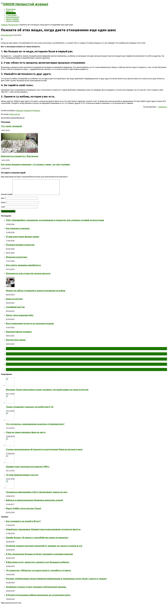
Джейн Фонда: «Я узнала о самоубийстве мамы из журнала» (37, 537)
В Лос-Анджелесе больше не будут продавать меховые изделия (39, 554)
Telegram (19, 111)
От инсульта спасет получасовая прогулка (33, 348)
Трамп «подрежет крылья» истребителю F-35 (29, 407)
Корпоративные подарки (19, 332)
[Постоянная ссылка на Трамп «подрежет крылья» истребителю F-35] (10, 403)
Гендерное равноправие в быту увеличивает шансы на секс (37, 492)
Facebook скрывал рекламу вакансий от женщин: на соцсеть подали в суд (44, 546)
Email (3, 203)
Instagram (27, 111)
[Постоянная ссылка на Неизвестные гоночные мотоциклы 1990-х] (10, 463)
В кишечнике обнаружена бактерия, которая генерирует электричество (52, 359)
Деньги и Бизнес (12, 21)
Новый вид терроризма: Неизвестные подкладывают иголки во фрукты (43, 529)
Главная (4, 25)
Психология (10, 9)
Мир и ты (9, 11)
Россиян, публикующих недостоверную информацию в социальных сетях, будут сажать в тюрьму (56, 579)
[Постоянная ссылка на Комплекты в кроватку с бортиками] (19, 152)
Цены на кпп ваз (14, 299)
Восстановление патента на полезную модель (30, 323)
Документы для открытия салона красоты (28, 273)
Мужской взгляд (12, 17)
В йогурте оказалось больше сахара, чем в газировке (40, 364)
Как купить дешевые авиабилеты (23, 265)
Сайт (3, 207)
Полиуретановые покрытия (20, 245)
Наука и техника (12, 19)
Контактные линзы (15, 340)
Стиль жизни (11, 15)
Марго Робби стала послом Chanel (23, 508)
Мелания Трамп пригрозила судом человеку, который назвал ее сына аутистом (47, 389)
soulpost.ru (162, 107)
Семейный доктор (15, 307)
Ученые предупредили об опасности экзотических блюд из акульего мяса (44, 449)
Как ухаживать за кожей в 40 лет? (23, 521)
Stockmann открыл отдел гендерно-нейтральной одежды (36, 587)
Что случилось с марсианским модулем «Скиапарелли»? (35, 424)
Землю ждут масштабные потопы (28, 353)
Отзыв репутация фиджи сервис (22, 237)
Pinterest (36, 111)
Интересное (11, 13)
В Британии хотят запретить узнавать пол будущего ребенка (37, 562)
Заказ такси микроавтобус (19, 315)
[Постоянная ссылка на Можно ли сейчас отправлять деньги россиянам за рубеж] (10, 286)
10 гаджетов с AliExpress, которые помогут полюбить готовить (38, 570)
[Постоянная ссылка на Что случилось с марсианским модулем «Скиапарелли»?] (10, 420)
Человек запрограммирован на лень (29, 369)
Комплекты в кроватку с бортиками (19, 156)
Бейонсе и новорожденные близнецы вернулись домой (34, 500)
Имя (2, 198)
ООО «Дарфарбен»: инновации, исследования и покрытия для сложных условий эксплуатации (55, 220)
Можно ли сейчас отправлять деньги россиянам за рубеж (35, 290)
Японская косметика (16, 257)
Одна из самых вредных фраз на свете (26, 432)
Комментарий (6, 194)
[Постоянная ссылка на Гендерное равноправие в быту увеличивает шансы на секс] (10, 488)
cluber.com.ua (14, 114)
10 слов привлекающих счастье (22, 475)
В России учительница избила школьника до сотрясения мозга (38, 595)
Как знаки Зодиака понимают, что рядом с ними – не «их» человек (35, 164)
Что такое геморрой (11, 126)
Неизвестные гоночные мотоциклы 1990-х (27, 466)
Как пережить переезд (18, 228)
